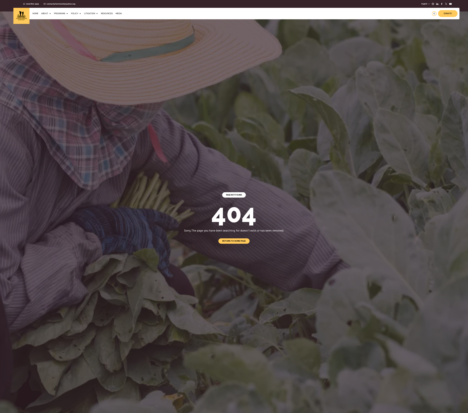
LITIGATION (89, 13)
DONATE (448, 13)
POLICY (74, 13)
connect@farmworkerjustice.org (61, 4)
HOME (35, 13)
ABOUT (44, 13)
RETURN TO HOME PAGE (234, 241)
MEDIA (119, 13)
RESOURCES (107, 13)
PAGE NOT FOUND (234, 195)
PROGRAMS (59, 13)
